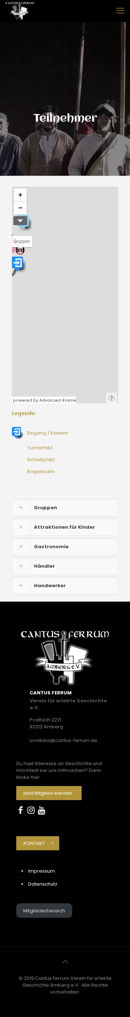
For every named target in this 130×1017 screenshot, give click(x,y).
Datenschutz (42, 884)
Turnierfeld (39, 447)
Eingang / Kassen (47, 432)
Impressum (41, 871)
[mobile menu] (120, 11)
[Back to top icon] (65, 961)
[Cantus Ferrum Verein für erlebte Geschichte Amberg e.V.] (19, 11)
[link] (65, 507)
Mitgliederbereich (44, 910)
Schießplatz (41, 459)
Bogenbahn (41, 471)
